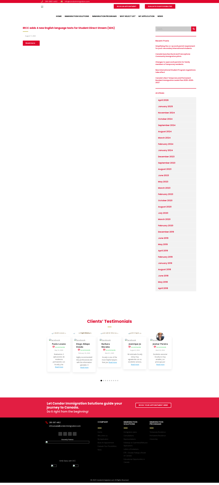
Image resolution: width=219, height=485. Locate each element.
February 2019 (165, 256)
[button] (101, 380)
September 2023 (166, 162)
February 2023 (165, 194)
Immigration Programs (104, 16)
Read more (30, 43)
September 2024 (166, 125)
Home (59, 16)
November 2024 (166, 112)
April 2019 (163, 250)
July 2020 (163, 213)
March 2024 (164, 137)
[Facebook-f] (60, 434)
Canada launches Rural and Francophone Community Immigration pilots (172, 55)
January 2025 (165, 106)
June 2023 (163, 175)
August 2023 (164, 169)
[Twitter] (65, 434)
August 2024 (165, 131)
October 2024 (165, 119)
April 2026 (163, 100)
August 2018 (164, 269)
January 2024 (165, 150)
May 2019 (163, 244)
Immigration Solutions (77, 16)
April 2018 (163, 288)
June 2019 (163, 238)
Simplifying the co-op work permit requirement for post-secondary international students (175, 47)
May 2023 (163, 181)
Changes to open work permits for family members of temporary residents (172, 63)
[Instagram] (70, 434)
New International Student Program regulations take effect (175, 71)
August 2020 (165, 206)
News (160, 16)
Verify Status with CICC (67, 461)
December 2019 (166, 231)
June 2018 (163, 275)
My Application (146, 16)
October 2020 (165, 200)
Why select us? (127, 16)
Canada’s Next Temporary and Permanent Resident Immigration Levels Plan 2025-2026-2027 (174, 80)
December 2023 (166, 156)
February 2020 (165, 225)
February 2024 (165, 144)
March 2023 (164, 187)
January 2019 (165, 263)
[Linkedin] (75, 434)
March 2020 (164, 219)
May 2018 (163, 282)
